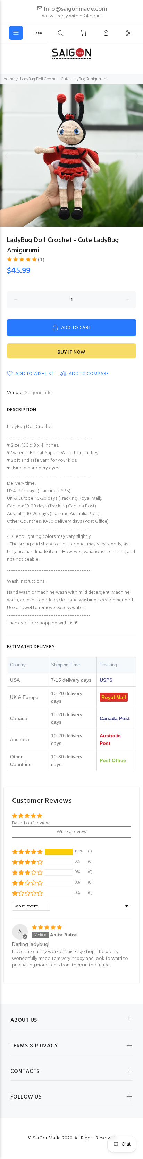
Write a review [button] (72, 832)
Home (8, 79)
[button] (22, 260)
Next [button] (136, 155)
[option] (71, 155)
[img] (47, 928)
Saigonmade (38, 393)
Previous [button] (6, 155)
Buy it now (71, 352)
